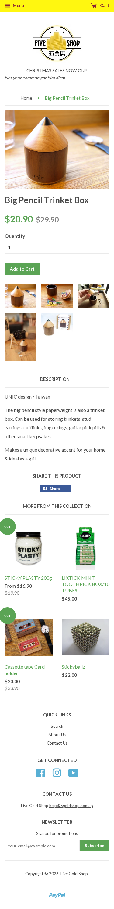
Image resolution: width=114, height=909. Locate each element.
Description (55, 379)
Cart (104, 5)
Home (26, 98)
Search (57, 726)
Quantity (15, 236)
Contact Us (57, 743)
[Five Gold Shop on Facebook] (40, 772)
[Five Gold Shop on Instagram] (56, 772)
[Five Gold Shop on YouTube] (73, 772)
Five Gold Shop (74, 873)
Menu (18, 5)
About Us (57, 734)
